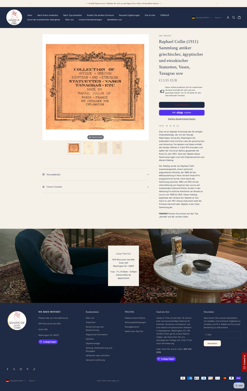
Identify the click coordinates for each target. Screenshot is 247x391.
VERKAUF (164, 15)
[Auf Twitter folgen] (14, 369)
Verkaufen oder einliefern (98, 355)
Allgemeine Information (97, 334)
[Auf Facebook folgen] (7, 369)
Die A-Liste (150, 15)
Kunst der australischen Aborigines (43, 19)
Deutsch (217, 17)
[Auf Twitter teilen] (170, 126)
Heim (29, 15)
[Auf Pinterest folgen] (27, 369)
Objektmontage (93, 343)
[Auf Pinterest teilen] (174, 126)
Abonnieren (212, 343)
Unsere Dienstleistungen (90, 19)
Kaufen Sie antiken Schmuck (100, 15)
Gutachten (90, 322)
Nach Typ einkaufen (72, 15)
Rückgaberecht (132, 327)
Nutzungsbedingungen (135, 322)
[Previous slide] (45, 86)
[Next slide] (146, 86)
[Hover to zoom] (95, 87)
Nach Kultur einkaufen (47, 15)
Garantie (90, 339)
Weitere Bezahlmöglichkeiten (181, 119)
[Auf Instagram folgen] (21, 369)
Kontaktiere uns (114, 19)
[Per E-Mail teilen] (178, 126)
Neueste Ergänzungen (129, 15)
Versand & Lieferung (95, 360)
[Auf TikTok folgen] (34, 369)
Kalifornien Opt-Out (134, 331)
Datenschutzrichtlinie (135, 318)
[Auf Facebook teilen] (167, 126)
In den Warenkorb (181, 105)
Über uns (69, 19)
